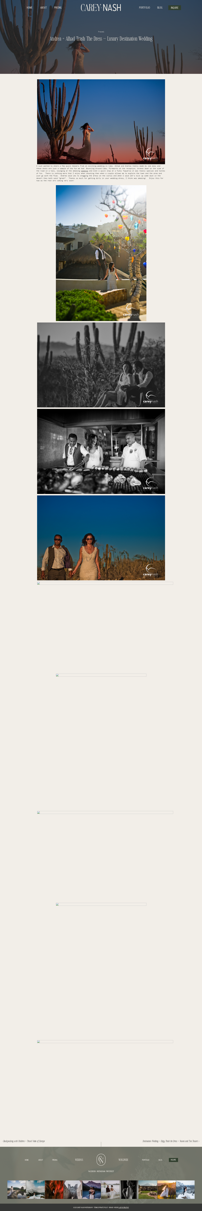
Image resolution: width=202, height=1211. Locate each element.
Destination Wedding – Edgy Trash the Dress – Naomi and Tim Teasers (170, 1141)
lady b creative (123, 1207)
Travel (101, 32)
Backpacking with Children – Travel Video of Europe (24, 1141)
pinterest (110, 1171)
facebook (92, 1171)
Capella (84, 171)
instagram (101, 1171)
